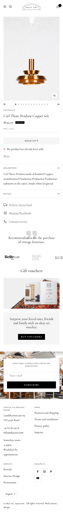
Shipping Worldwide (20, 213)
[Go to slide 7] (31, 104)
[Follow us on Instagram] (44, 471)
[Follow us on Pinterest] (51, 471)
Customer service (18, 221)
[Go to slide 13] (47, 104)
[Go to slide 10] (39, 104)
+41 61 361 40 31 (11, 427)
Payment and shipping (46, 412)
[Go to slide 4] (23, 104)
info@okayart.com (13, 432)
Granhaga (9, 110)
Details (7, 194)
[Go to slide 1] (15, 104)
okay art (10, 503)
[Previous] (5, 104)
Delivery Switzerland (20, 205)
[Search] (10, 6)
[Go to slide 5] (26, 104)
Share (7, 156)
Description (10, 168)
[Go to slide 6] (28, 104)
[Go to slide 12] (44, 104)
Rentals (8, 469)
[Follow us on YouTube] (37, 478)
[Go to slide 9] (36, 104)
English (9, 493)
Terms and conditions (46, 419)
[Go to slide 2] (18, 104)
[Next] (58, 104)
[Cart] (58, 6)
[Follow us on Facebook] (37, 471)
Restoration (10, 482)
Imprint (38, 432)
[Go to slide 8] (34, 104)
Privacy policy (42, 425)
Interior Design (12, 476)
